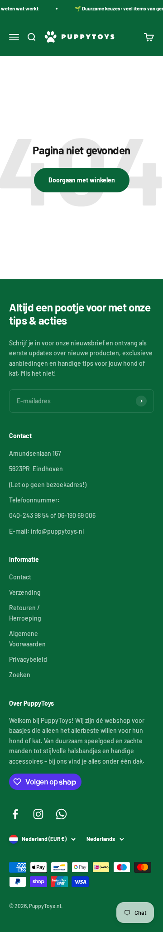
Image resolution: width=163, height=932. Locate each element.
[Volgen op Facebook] (15, 814)
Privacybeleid (28, 659)
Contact (20, 577)
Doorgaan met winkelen (81, 180)
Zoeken (19, 675)
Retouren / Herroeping (25, 612)
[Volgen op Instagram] (38, 814)
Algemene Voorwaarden (27, 638)
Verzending (25, 592)
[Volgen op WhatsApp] (61, 814)
